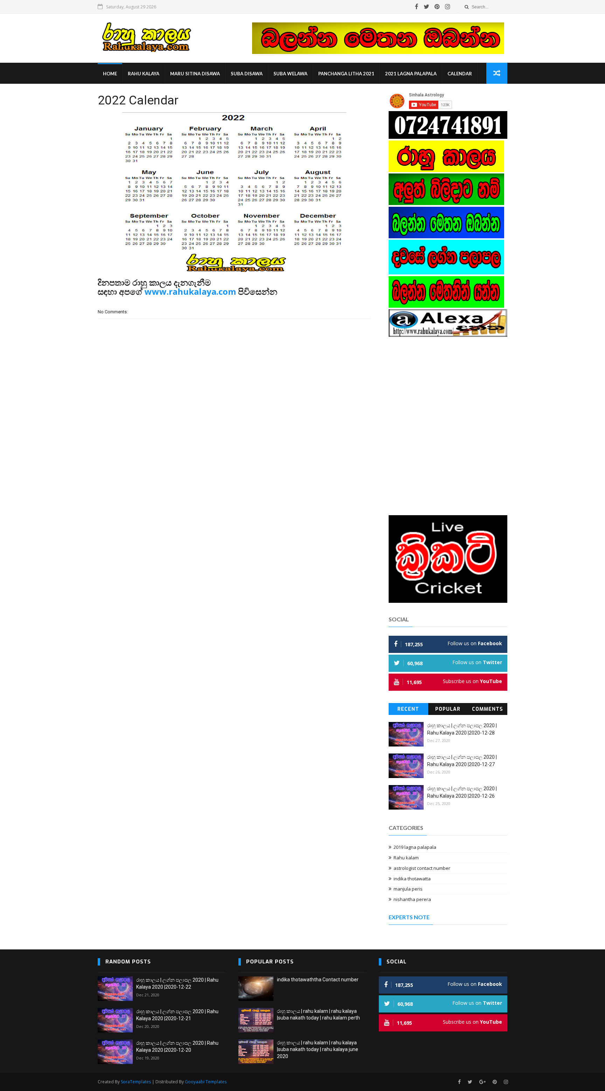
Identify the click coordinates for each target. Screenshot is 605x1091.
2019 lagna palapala (415, 847)
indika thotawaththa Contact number (318, 979)
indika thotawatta (412, 878)
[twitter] (426, 6)
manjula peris (408, 889)
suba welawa (290, 73)
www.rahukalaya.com (190, 291)
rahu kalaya (143, 73)
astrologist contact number (422, 868)
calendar (459, 73)
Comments (487, 709)
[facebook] (416, 6)
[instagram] (447, 6)
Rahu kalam (406, 857)
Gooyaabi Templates (206, 1082)
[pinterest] (437, 6)
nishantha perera (412, 899)
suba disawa (247, 73)
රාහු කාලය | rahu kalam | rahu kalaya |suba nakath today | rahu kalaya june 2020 (317, 1049)
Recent (408, 709)
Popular (447, 709)
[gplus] (482, 1082)
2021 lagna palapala (411, 73)
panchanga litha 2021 (346, 73)
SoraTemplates (136, 1082)
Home (110, 73)
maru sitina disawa (195, 73)
